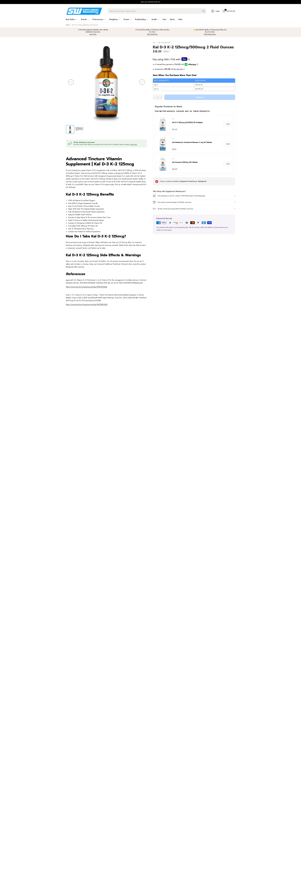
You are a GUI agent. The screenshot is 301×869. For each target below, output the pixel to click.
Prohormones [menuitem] (97, 19)
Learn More (92, 34)
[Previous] (71, 82)
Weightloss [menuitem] (113, 19)
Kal (154, 43)
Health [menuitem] (154, 19)
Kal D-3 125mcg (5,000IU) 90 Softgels (187, 122)
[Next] (142, 82)
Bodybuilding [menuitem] (140, 19)
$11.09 (174, 129)
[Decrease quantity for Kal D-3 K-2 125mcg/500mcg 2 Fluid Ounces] (154, 97)
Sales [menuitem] (180, 19)
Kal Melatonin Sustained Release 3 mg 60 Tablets (192, 142)
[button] (194, 69)
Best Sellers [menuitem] (70, 19)
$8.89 (174, 149)
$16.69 (174, 169)
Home (67, 25)
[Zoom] (142, 46)
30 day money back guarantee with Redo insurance (175, 209)
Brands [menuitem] (84, 19)
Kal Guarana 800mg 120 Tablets (185, 162)
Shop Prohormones (210, 34)
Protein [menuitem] (126, 19)
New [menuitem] (164, 19)
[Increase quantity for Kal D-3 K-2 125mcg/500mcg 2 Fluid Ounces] (161, 97)
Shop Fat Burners (152, 34)
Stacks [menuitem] (172, 19)
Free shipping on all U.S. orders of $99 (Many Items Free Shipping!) (181, 196)
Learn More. (133, 144)
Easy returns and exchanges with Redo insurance (174, 202)
